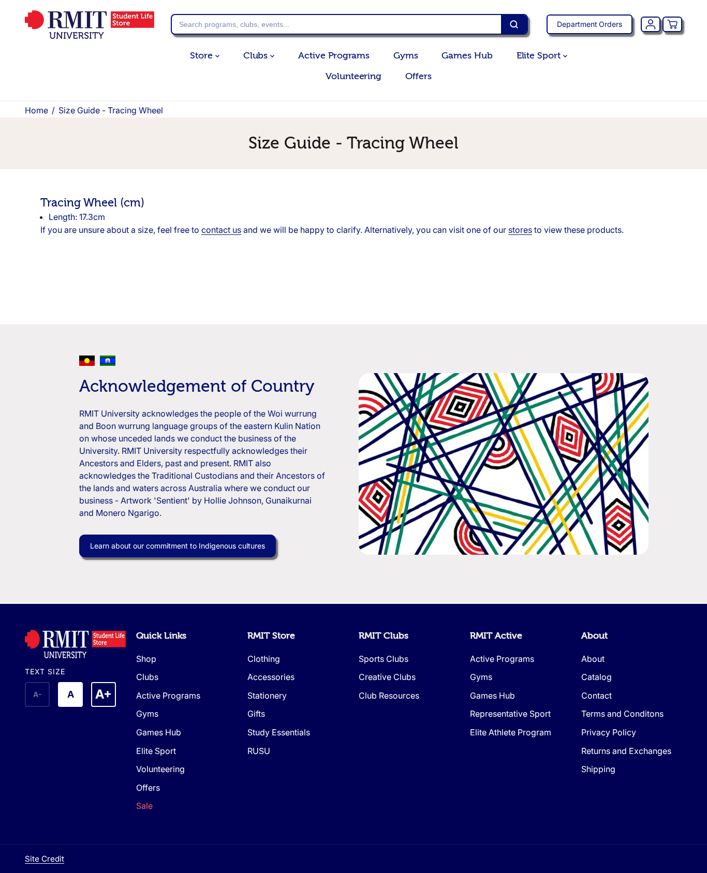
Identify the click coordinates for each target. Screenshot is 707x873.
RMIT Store (271, 635)
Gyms (405, 55)
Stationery (267, 695)
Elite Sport (540, 55)
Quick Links (161, 635)
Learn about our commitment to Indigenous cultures (177, 545)
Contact (596, 695)
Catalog (596, 677)
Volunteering (353, 76)
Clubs (256, 55)
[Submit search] (514, 24)
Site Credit (44, 859)
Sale (144, 806)
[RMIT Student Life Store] (89, 24)
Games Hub (466, 55)
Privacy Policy (608, 732)
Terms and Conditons (622, 713)
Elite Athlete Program (510, 732)
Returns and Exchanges (626, 751)
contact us (221, 230)
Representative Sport (510, 713)
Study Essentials (278, 732)
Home (36, 110)
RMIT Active (496, 635)
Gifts (256, 713)
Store (202, 55)
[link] (75, 644)
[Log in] (650, 24)
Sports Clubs (383, 659)
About (594, 635)
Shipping (598, 769)
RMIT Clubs (383, 635)
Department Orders (589, 24)
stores (520, 230)
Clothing (263, 659)
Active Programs (334, 55)
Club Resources (389, 695)
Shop (146, 659)
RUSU (258, 751)
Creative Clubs (387, 677)
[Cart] (672, 24)
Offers (418, 76)
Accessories (270, 677)
